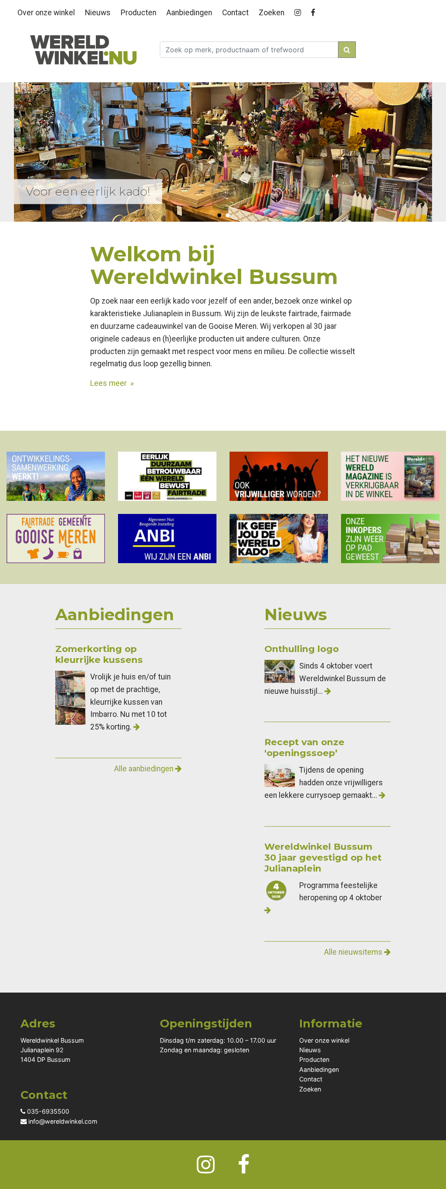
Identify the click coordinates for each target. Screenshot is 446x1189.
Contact (235, 12)
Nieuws (98, 12)
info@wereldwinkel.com (62, 1121)
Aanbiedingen (189, 12)
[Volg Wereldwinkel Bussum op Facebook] (314, 11)
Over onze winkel (46, 12)
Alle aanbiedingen (144, 768)
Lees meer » (112, 383)
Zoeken (271, 12)
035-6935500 (47, 1111)
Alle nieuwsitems (354, 952)
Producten (138, 12)
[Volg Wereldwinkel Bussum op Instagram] (299, 11)
